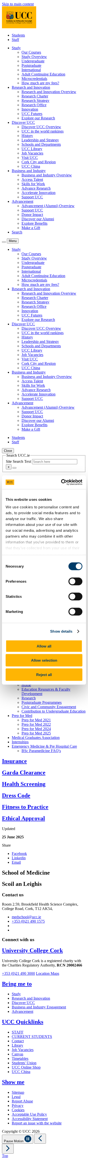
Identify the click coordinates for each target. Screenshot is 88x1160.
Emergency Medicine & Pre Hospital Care (44, 746)
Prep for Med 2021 (36, 720)
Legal (16, 1097)
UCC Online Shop (26, 1067)
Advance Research (36, 188)
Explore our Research (38, 118)
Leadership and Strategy (40, 140)
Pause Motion (14, 1141)
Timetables (20, 1058)
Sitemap (18, 1092)
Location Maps (47, 973)
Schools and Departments (41, 144)
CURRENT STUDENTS (32, 1036)
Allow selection (44, 660)
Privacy (17, 1105)
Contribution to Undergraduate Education (54, 711)
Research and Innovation (31, 998)
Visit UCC (30, 157)
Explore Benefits (34, 223)
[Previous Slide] (40, 1139)
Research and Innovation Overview (49, 92)
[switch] (75, 581)
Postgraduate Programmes (42, 702)
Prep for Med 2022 (36, 724)
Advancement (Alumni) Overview (48, 206)
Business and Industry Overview (47, 175)
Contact (18, 1041)
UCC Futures (32, 114)
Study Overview (34, 57)
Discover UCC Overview (41, 127)
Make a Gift (31, 228)
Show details (61, 631)
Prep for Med (22, 716)
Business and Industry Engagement (39, 1007)
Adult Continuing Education (43, 74)
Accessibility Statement (30, 1119)
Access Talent (32, 179)
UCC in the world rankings (43, 131)
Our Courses (31, 52)
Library (17, 1045)
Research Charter (35, 96)
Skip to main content (18, 4)
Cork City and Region (39, 162)
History (27, 136)
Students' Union (24, 1063)
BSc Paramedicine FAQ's (41, 751)
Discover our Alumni (38, 219)
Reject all (44, 674)
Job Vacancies (32, 153)
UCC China (31, 166)
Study (16, 994)
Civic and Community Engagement (49, 707)
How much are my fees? (40, 83)
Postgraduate (31, 65)
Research (29, 698)
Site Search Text (19, 461)
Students (18, 35)
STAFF (17, 1032)
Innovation (30, 109)
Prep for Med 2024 (36, 729)
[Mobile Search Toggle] (4, 242)
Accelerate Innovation (38, 193)
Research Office (34, 105)
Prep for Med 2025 (36, 733)
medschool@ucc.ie (26, 917)
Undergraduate (33, 61)
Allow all (44, 646)
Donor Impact (32, 215)
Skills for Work (33, 184)
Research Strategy (35, 100)
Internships (20, 742)
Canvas (17, 1054)
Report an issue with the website (37, 1123)
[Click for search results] (14, 468)
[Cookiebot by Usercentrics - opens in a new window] (62, 482)
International (31, 70)
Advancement (22, 1011)
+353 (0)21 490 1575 (28, 921)
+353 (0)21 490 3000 (18, 973)
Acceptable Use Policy (29, 1114)
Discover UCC (23, 1003)
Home (26, 685)
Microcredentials (34, 79)
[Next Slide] (8, 1149)
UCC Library (32, 149)
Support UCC (32, 197)
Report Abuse (22, 1101)
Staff (15, 40)
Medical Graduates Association (36, 737)
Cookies (18, 1110)
